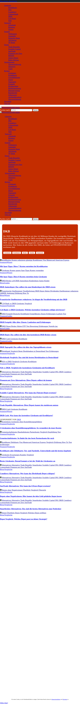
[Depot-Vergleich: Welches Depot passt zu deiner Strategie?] (23, 513)
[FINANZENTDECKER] (10, 112)
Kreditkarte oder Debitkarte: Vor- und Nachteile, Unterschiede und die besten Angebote (35, 451)
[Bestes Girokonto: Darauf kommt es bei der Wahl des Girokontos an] (17, 455)
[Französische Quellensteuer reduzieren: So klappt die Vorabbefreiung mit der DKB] (40, 293)
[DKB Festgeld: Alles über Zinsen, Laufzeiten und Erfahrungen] (33, 314)
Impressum (20, 684)
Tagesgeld (40, 252)
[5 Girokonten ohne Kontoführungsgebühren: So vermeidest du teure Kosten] (21, 422)
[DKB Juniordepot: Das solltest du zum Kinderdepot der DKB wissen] (24, 281)
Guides (7, 283)
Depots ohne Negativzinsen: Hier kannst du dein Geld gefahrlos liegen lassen (31, 496)
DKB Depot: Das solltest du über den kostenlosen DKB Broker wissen (28, 335)
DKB (19, 419)
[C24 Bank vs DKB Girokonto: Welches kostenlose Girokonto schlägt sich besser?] (16, 303)
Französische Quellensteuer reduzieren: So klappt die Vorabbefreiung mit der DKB (33, 299)
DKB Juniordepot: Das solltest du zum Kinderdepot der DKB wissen (27, 287)
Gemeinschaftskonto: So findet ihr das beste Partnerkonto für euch (27, 438)
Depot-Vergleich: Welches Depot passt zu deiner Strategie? (23, 519)
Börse (2, 283)
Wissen (9, 262)
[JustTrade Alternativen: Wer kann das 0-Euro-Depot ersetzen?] (40, 480)
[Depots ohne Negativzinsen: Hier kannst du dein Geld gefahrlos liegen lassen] (23, 490)
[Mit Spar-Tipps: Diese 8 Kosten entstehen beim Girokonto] (22, 270)
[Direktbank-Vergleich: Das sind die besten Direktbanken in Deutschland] (29, 351)
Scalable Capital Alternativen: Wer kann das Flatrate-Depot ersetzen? (28, 393)
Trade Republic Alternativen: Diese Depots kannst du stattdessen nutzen (29, 405)
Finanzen (3, 262)
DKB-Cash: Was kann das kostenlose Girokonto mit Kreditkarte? (26, 415)
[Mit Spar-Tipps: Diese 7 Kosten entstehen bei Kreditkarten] (34, 260)
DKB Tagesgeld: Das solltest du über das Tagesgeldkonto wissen (25, 347)
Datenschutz (27, 684)
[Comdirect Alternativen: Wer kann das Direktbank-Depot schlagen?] (40, 467)
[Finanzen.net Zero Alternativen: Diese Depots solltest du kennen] (40, 374)
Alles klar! (4, 703)
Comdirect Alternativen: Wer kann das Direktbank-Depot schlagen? (27, 473)
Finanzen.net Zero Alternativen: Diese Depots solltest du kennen (26, 380)
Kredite (32, 252)
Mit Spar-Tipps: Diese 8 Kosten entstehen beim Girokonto (23, 277)
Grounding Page (11, 684)
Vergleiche (11, 306)
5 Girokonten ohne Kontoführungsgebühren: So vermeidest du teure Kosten (30, 428)
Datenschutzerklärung (56, 699)
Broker (25, 252)
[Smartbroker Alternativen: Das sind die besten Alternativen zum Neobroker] (40, 502)
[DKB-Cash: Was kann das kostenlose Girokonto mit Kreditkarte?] (13, 409)
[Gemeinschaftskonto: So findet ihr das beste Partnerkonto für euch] (30, 432)
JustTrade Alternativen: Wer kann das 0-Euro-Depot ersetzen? (25, 486)
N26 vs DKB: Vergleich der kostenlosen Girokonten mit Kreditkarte (27, 368)
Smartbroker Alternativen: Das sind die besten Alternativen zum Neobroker (30, 509)
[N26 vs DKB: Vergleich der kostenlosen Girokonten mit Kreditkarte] (18, 361)
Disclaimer (3, 684)
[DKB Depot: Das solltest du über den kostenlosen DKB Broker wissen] (29, 326)
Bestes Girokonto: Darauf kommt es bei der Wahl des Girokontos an (27, 461)
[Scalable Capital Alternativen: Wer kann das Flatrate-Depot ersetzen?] (40, 386)
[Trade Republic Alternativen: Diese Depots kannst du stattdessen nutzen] (40, 399)
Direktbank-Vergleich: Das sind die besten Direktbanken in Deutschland (29, 357)
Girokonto (7, 252)
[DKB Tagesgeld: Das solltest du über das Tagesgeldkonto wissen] (13, 339)
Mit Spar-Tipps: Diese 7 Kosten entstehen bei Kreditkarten (24, 266)
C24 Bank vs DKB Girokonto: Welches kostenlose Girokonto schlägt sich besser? (32, 310)
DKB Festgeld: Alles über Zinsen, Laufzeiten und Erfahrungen (25, 322)
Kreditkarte (16, 252)
